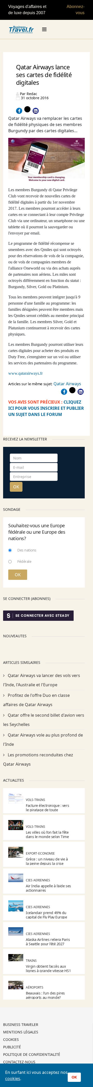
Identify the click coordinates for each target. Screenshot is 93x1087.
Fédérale (24, 561)
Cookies (11, 1040)
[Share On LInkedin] (36, 111)
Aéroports (34, 987)
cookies (12, 1078)
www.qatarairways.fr (25, 373)
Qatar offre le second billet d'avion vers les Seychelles (43, 719)
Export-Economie (40, 853)
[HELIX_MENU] (44, 29)
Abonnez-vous (75, 9)
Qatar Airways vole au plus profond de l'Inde (43, 739)
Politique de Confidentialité (31, 1055)
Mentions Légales (20, 1032)
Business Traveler (20, 1025)
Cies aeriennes (38, 880)
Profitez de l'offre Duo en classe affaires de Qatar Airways (36, 699)
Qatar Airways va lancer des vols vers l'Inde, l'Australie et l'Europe (41, 680)
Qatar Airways (67, 384)
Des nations (26, 550)
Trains (31, 960)
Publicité (12, 1047)
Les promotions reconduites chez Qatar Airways (38, 759)
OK (16, 487)
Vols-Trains (35, 800)
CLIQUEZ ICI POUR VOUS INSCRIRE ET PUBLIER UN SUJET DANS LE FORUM (46, 408)
